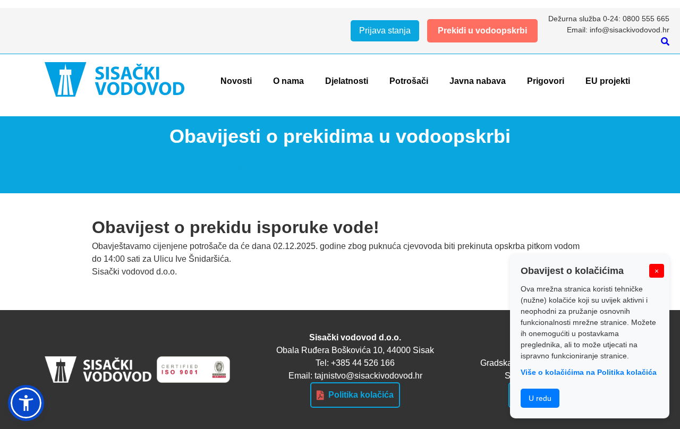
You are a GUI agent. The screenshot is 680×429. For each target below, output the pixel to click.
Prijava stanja (385, 30)
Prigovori (545, 80)
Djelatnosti (346, 80)
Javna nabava (477, 80)
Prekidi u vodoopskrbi (482, 30)
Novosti (236, 80)
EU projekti (607, 80)
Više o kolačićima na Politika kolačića (589, 372)
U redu (540, 398)
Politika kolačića (361, 394)
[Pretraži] (665, 41)
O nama (288, 80)
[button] (26, 403)
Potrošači (408, 80)
